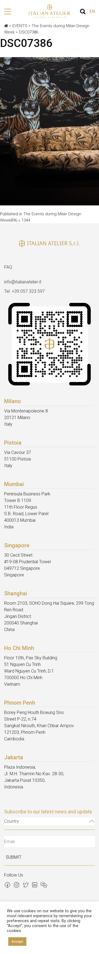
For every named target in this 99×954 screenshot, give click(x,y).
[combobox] (49, 821)
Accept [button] (17, 941)
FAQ (8, 267)
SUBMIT (13, 857)
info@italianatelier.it (22, 281)
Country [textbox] (11, 821)
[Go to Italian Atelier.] (6, 25)
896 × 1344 (20, 220)
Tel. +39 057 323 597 (24, 291)
